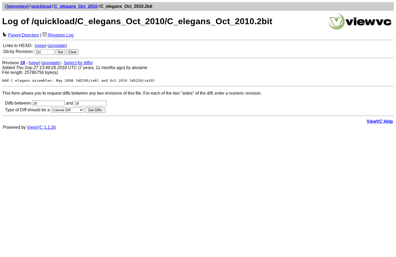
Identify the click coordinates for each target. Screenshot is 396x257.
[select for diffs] (78, 62)
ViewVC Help (380, 121)
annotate (57, 45)
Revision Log (60, 35)
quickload (41, 6)
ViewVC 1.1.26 (41, 127)
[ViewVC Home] (360, 29)
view (40, 45)
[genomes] (18, 6)
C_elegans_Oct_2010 (76, 6)
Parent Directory (23, 35)
